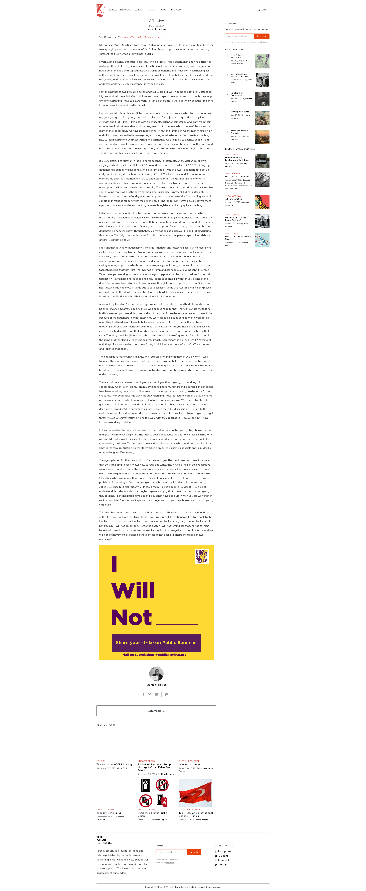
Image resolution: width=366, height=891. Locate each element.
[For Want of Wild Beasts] (262, 179)
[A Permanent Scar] (262, 202)
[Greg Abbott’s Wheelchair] (262, 61)
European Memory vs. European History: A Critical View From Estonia (156, 768)
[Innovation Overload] (195, 744)
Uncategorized (146, 761)
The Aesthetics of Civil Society (114, 765)
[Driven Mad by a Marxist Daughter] (262, 80)
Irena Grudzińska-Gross (242, 186)
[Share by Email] (156, 694)
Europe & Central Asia (191, 810)
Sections (138, 10)
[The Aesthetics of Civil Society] (113, 744)
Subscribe (261, 36)
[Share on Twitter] (150, 694)
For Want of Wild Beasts (237, 177)
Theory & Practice (189, 761)
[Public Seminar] (101, 10)
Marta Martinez (156, 29)
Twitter (222, 865)
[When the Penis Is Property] (262, 137)
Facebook (223, 860)
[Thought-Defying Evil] (113, 793)
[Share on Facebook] (143, 694)
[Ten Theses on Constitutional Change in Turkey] (195, 793)
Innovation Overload (191, 765)
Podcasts (152, 10)
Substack (263, 42)
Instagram (224, 851)
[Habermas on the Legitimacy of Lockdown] (262, 161)
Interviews (125, 10)
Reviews (113, 10)
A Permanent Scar (233, 199)
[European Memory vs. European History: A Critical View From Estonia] (154, 744)
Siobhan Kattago (166, 774)
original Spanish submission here (142, 37)
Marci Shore (233, 189)
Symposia (176, 10)
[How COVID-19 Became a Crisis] (262, 240)
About (164, 10)
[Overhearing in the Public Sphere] (154, 793)
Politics (101, 761)
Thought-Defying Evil (109, 813)
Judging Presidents (240, 112)
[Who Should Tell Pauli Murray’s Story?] (262, 221)
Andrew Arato (202, 820)
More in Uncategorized (240, 149)
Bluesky (223, 856)
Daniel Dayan (160, 820)
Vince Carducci (124, 768)
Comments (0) (156, 711)
